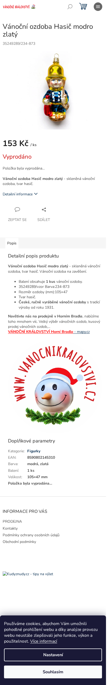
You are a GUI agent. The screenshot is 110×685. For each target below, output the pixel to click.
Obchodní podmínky (19, 541)
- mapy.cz (82, 331)
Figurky (33, 451)
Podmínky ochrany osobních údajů (31, 535)
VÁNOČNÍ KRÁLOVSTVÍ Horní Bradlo (40, 331)
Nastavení (53, 655)
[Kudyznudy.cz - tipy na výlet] (28, 574)
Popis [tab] (12, 243)
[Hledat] (70, 6)
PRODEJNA (12, 521)
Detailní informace (18, 194)
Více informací (43, 641)
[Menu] (98, 6)
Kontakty (10, 528)
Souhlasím (53, 672)
